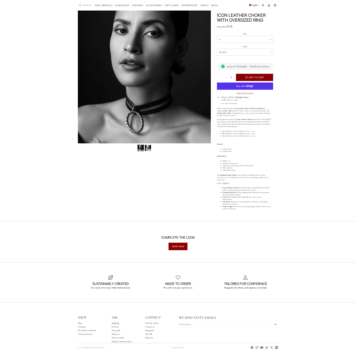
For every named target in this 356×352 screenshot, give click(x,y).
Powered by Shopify (97, 348)
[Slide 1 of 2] (141, 148)
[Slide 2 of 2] (148, 148)
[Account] (269, 5)
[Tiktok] (266, 347)
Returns (115, 326)
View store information (229, 103)
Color (245, 46)
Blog (80, 323)
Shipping (115, 323)
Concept (81, 326)
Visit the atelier (152, 323)
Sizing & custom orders (122, 341)
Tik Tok (148, 334)
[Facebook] (252, 347)
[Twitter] (271, 347)
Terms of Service (85, 334)
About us (115, 334)
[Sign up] (275, 324)
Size (245, 33)
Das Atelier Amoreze (87, 330)
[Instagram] (257, 347)
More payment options (245, 93)
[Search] (263, 5)
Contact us (150, 326)
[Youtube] (261, 347)
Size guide (116, 330)
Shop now (178, 246)
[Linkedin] (276, 347)
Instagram (149, 330)
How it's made (118, 337)
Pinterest (149, 337)
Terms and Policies (178, 348)
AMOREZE (87, 348)
